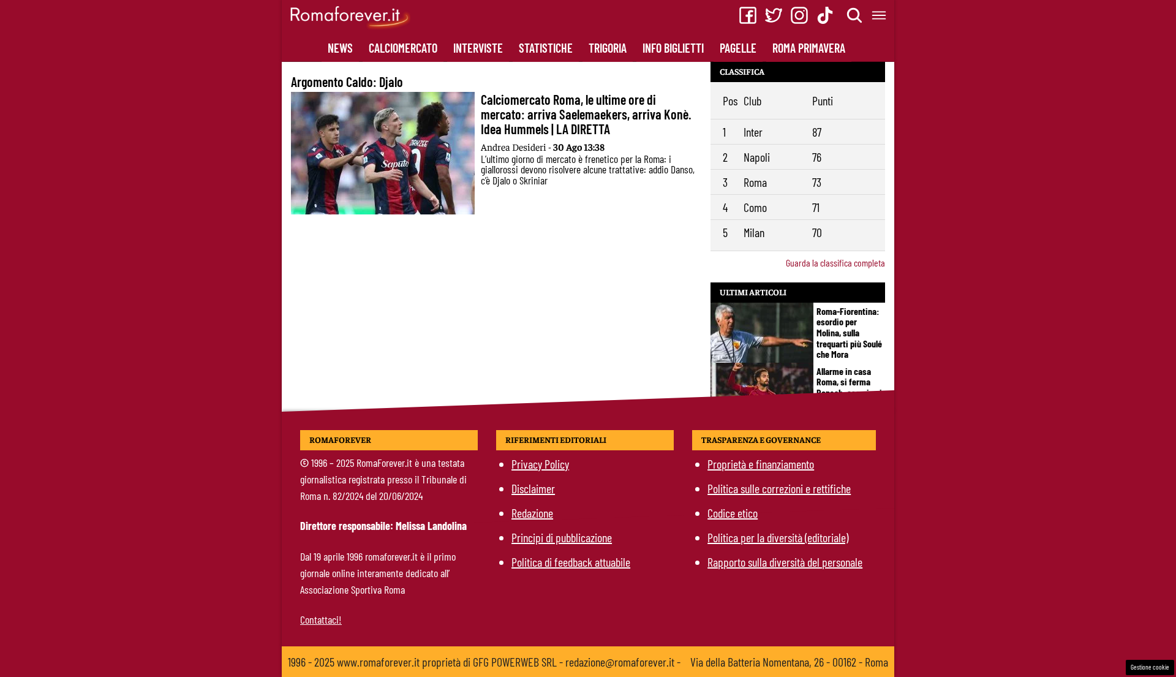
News (340, 47)
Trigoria (608, 47)
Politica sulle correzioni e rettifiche (779, 488)
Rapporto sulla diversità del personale (784, 561)
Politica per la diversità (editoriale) (777, 537)
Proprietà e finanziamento (760, 463)
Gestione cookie (1150, 667)
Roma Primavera (808, 47)
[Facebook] (748, 15)
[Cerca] (855, 15)
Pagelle (738, 47)
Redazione (532, 512)
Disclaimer (533, 488)
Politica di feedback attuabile (570, 561)
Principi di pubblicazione (561, 537)
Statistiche (546, 47)
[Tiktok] (825, 15)
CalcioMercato (403, 47)
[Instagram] (799, 15)
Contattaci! (321, 619)
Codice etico (732, 512)
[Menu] (879, 15)
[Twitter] (773, 15)
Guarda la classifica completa (835, 262)
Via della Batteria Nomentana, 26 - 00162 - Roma (789, 661)
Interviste (478, 47)
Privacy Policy (540, 463)
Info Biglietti (673, 47)
